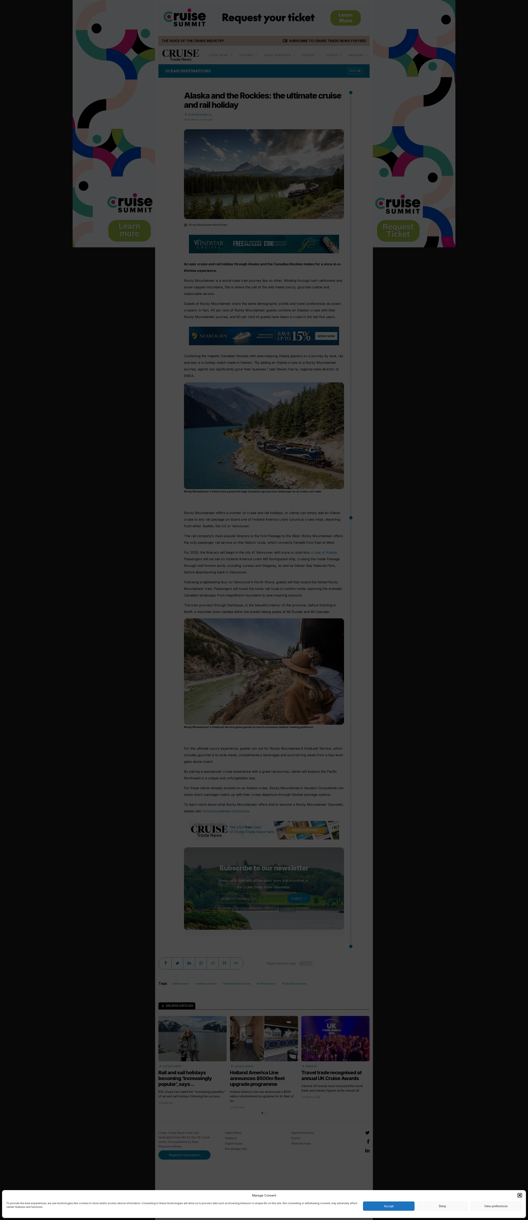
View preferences (496, 1206)
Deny (442, 1206)
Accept (389, 1206)
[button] (520, 1195)
